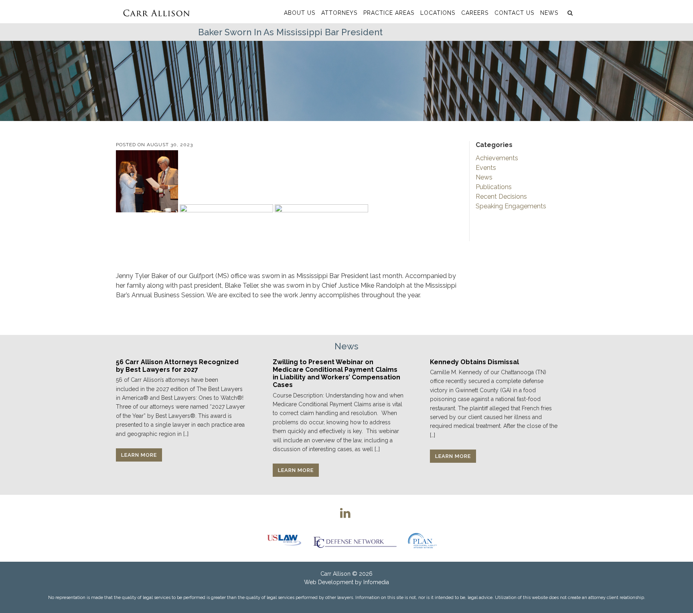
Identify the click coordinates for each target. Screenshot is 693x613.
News (549, 13)
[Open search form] (569, 12)
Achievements (497, 158)
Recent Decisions (501, 196)
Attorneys (339, 13)
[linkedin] (345, 513)
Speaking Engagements (511, 206)
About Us (299, 13)
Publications (494, 187)
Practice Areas (388, 13)
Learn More (139, 455)
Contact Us (514, 13)
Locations (437, 13)
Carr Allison (335, 574)
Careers (474, 13)
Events (486, 167)
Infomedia (376, 582)
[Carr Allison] (156, 11)
